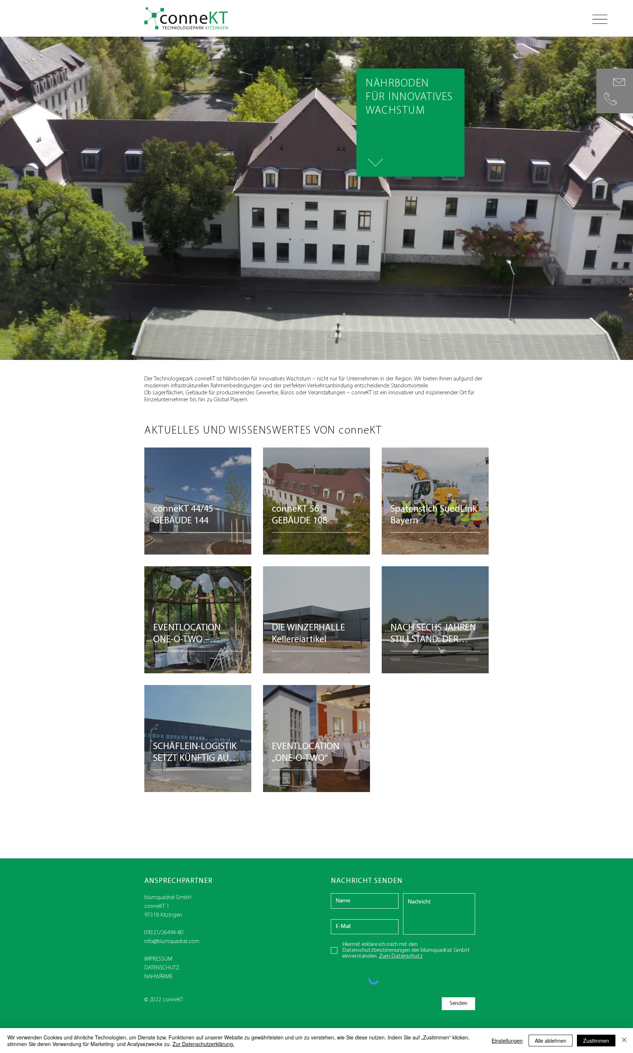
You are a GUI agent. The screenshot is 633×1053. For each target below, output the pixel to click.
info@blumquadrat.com (171, 942)
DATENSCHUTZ (161, 968)
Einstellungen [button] (507, 1040)
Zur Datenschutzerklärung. (203, 1044)
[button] (599, 19)
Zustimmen (596, 1040)
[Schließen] (624, 1040)
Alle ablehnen (550, 1040)
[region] (614, 91)
